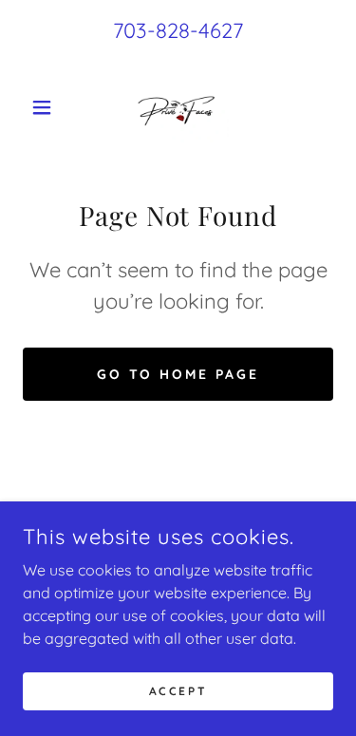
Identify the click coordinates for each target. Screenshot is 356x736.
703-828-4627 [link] (178, 30)
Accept (178, 691)
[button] (46, 107)
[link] (178, 107)
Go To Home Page (178, 374)
